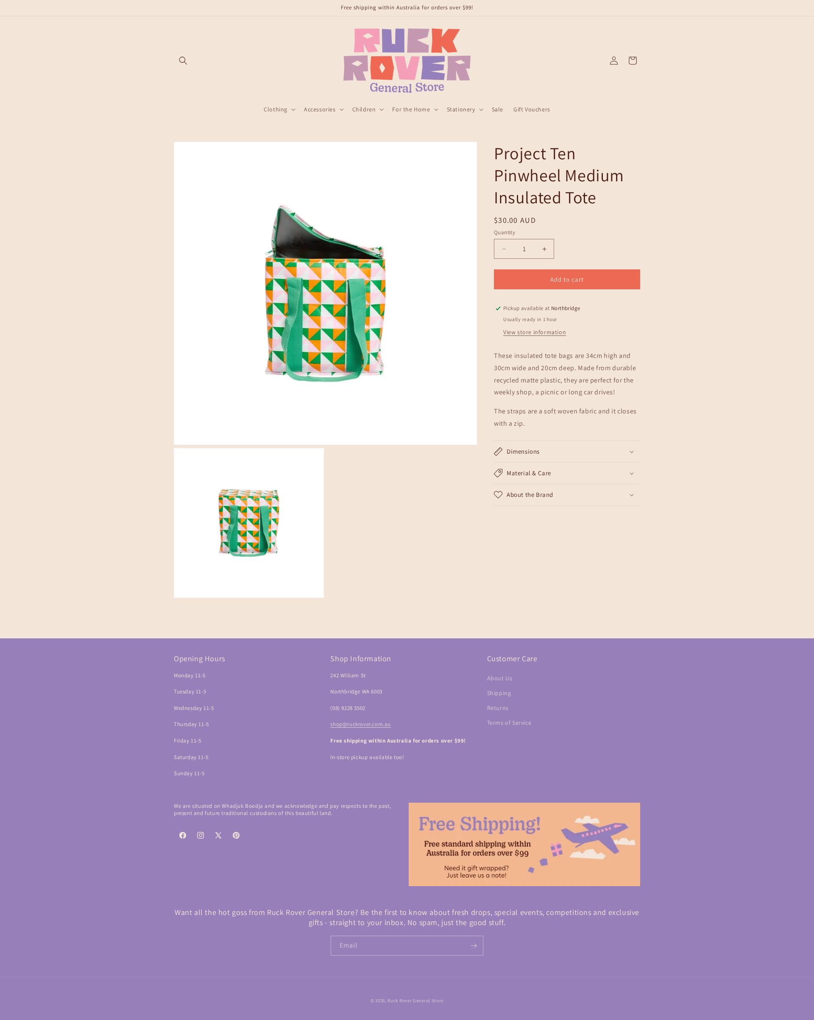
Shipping (499, 693)
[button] (183, 60)
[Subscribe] (473, 946)
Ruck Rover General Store (415, 1000)
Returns (498, 708)
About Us (500, 678)
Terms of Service (509, 722)
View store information (534, 332)
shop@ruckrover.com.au (360, 724)
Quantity (504, 232)
